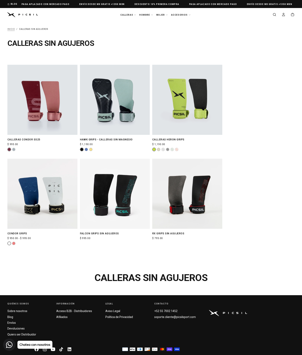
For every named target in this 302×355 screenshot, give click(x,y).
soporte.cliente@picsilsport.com (175, 317)
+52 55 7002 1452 (166, 311)
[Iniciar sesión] (283, 15)
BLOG (14, 4)
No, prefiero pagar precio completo (256, 215)
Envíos (11, 322)
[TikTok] (61, 349)
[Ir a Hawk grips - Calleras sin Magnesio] (115, 100)
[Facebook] (36, 349)
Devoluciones (16, 328)
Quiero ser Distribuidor (21, 334)
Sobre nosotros (17, 311)
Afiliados (62, 317)
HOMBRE (144, 15)
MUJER (160, 15)
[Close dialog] (292, 130)
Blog (10, 317)
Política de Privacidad (119, 317)
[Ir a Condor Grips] (42, 194)
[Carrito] (292, 15)
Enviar (256, 205)
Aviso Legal (112, 311)
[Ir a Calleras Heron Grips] (187, 100)
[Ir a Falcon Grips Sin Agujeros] (115, 194)
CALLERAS (126, 15)
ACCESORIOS (179, 15)
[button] (274, 15)
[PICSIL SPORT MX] (228, 313)
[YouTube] (53, 349)
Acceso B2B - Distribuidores (74, 311)
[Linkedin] (69, 349)
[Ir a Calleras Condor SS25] (42, 100)
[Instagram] (44, 349)
